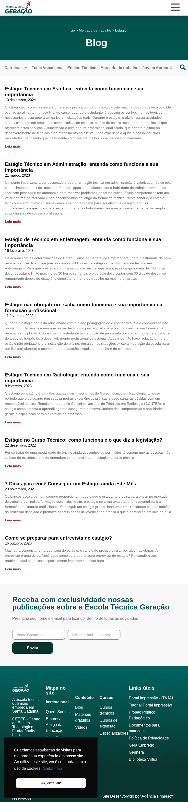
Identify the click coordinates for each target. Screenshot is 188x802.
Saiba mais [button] (53, 768)
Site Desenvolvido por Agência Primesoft (137, 796)
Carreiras (13, 68)
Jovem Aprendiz (157, 68)
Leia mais (13, 146)
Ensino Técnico (81, 68)
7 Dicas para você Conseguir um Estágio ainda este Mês (70, 483)
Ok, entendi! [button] (51, 783)
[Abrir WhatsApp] (175, 789)
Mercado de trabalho (95, 30)
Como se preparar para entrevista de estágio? (58, 538)
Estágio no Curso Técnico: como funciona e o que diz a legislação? (83, 440)
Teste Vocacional (47, 68)
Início (71, 30)
